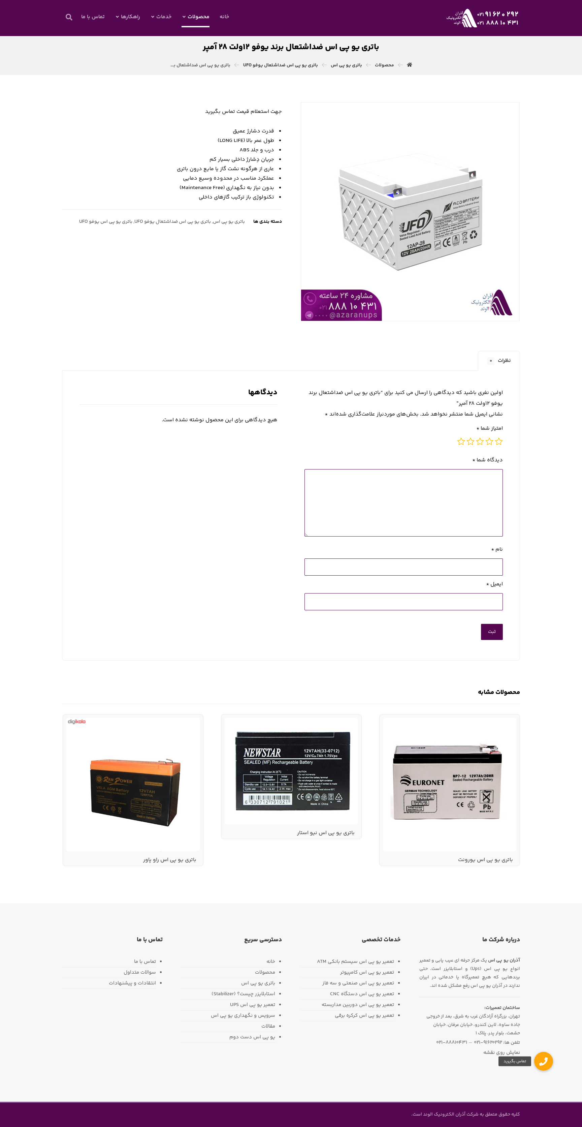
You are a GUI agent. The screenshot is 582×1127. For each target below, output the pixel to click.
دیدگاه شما (487, 460)
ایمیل (494, 584)
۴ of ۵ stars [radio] (470, 441)
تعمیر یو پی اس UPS (252, 1005)
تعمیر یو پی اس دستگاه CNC (362, 994)
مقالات (268, 1026)
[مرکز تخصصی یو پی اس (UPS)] (483, 18)
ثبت (492, 632)
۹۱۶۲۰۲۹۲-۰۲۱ (488, 1042)
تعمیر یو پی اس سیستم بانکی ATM (355, 962)
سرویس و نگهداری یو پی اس (243, 1015)
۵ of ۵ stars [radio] (461, 441)
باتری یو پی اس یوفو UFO (105, 221)
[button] (69, 17)
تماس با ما (145, 962)
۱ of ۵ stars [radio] (499, 441)
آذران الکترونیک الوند (443, 1114)
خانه (270, 962)
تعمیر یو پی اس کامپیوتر (367, 972)
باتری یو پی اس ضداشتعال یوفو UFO (172, 221)
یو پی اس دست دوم (252, 1037)
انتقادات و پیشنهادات (132, 983)
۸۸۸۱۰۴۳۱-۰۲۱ (451, 1042)
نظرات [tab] (500, 361)
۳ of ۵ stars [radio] (480, 441)
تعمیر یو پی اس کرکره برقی (364, 1015)
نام (497, 549)
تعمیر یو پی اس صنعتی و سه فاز (358, 983)
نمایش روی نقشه (501, 1053)
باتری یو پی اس (229, 221)
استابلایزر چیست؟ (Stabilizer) (243, 994)
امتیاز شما (489, 428)
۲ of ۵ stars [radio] (489, 441)
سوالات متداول (140, 972)
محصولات (265, 972)
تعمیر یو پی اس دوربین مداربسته (358, 1005)
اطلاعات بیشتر (491, 736)
